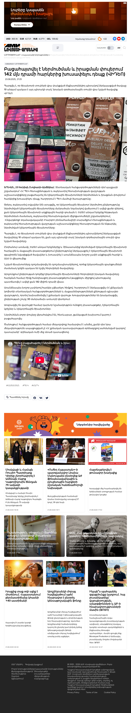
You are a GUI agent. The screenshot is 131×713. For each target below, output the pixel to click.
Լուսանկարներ (42, 674)
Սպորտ (15, 676)
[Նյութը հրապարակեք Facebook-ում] (34, 397)
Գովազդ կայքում (34, 664)
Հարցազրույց (41, 678)
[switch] (110, 48)
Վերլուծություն (42, 676)
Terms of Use (91, 692)
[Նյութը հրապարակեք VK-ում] (40, 397)
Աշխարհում (17, 678)
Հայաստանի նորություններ (16, 64)
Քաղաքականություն (22, 671)
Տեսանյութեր (41, 671)
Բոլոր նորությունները (22, 669)
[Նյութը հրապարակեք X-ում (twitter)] (47, 397)
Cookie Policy (110, 692)
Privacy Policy (73, 692)
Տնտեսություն (18, 674)
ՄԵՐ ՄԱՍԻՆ (17, 664)
